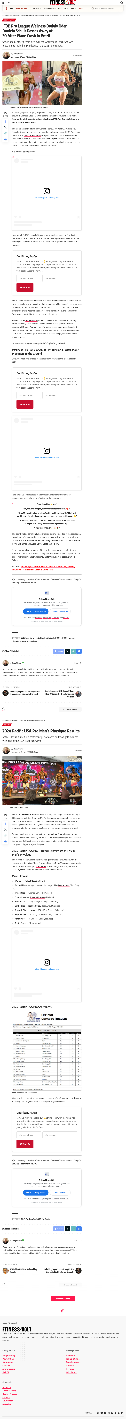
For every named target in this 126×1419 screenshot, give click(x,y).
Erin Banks (41, 866)
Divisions (62, 8)
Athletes (35, 8)
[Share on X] (5, 127)
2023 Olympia (18, 869)
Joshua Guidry (34, 906)
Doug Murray (18, 53)
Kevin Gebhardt (19, 544)
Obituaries (15, 641)
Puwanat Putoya (37, 897)
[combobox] (105, 8)
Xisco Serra (36, 544)
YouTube (66, 618)
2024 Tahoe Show (27, 638)
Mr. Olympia (53, 138)
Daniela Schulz (49, 638)
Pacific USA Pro (38, 1219)
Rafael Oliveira (32, 881)
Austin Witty (37, 910)
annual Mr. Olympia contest (60, 834)
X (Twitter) (55, 618)
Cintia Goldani (74, 540)
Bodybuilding (9, 20)
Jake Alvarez (64, 885)
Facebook (38, 618)
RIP (28, 641)
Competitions (49, 8)
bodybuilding (31, 320)
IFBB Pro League (68, 638)
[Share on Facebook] (5, 121)
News (81, 8)
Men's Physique (26, 1219)
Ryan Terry (60, 863)
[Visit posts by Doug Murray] (5, 663)
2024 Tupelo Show (32, 135)
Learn (72, 8)
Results (7, 725)
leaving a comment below (24, 582)
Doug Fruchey (51, 540)
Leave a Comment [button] (71, 709)
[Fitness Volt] (63, 2)
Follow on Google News (36, 611)
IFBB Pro (58, 638)
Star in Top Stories (60, 611)
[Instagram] (80, 663)
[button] (4, 2)
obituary (23, 641)
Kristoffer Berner (33, 540)
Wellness (33, 641)
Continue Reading (63, 1298)
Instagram (47, 618)
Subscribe (25, 287)
